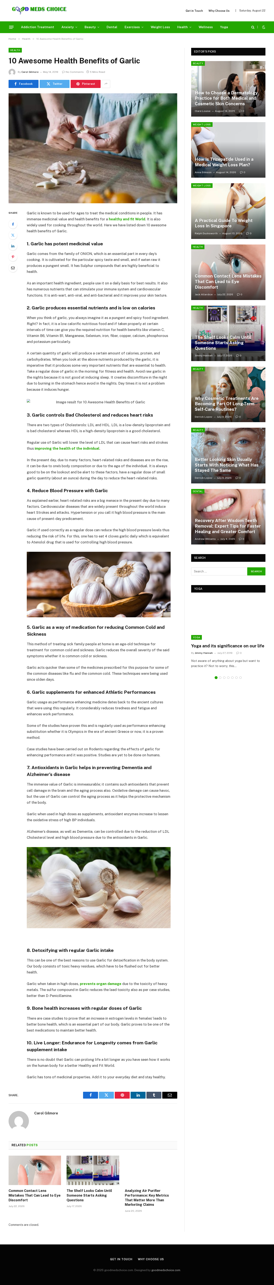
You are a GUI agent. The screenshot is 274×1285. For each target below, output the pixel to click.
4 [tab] (228, 677)
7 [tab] (240, 677)
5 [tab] (232, 677)
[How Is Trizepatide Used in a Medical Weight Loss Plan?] (228, 150)
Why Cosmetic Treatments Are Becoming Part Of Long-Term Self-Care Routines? (227, 404)
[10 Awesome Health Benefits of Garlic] (93, 148)
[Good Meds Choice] (39, 10)
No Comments (75, 71)
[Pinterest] (13, 257)
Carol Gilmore (30, 71)
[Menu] (11, 27)
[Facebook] (13, 224)
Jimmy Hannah (204, 355)
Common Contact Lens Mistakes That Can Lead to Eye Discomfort (35, 1195)
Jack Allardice (204, 294)
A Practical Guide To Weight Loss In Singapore (224, 223)
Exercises (132, 27)
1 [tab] (216, 677)
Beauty (90, 27)
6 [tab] (236, 677)
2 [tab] (220, 677)
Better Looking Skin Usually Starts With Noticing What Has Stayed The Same (227, 465)
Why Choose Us (218, 10)
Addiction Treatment (37, 27)
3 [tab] (224, 677)
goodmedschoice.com (165, 1270)
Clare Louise (202, 111)
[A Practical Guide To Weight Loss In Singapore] (228, 211)
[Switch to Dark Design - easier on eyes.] (263, 27)
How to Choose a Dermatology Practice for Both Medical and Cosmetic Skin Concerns (226, 98)
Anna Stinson (203, 172)
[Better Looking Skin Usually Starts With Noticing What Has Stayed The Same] (228, 455)
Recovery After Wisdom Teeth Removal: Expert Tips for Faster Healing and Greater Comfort (228, 526)
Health (182, 27)
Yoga (224, 27)
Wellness (206, 27)
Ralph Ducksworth (206, 233)
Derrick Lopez (203, 416)
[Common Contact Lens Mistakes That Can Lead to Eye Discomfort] (35, 1170)
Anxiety (67, 27)
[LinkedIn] (13, 246)
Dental (112, 27)
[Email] (13, 267)
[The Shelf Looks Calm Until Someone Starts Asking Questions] (93, 1170)
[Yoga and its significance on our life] (228, 619)
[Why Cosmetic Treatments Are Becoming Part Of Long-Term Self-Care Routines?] (228, 394)
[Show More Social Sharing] (106, 84)
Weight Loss (160, 27)
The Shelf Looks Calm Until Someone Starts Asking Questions (89, 1195)
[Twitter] (13, 235)
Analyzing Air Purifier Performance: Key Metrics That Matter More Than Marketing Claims (147, 1198)
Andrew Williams (205, 538)
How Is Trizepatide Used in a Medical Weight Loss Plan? (224, 162)
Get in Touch (194, 10)
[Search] (252, 27)
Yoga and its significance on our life (227, 645)
